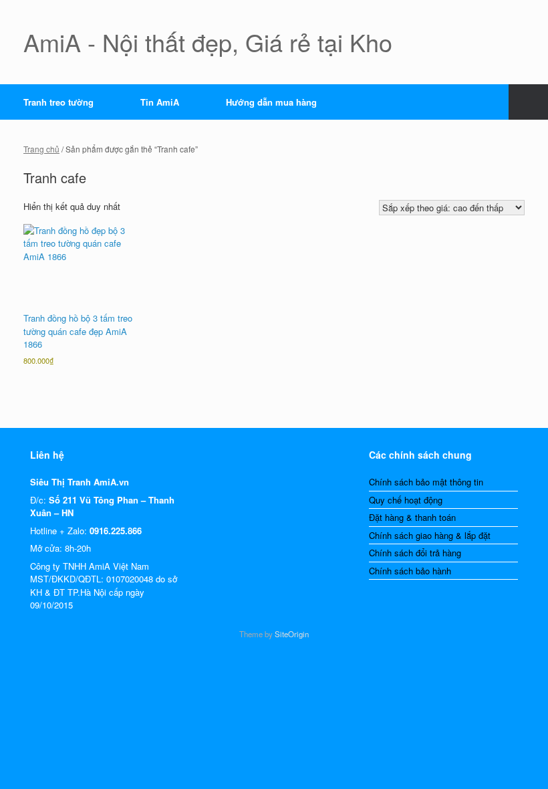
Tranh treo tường (58, 102)
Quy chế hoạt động (405, 499)
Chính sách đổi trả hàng (415, 552)
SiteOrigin (292, 634)
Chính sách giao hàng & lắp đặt (430, 535)
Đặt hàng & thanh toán (412, 517)
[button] (528, 102)
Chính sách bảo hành (410, 570)
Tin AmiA (159, 102)
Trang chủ (41, 148)
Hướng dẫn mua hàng (271, 102)
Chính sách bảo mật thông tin (426, 481)
